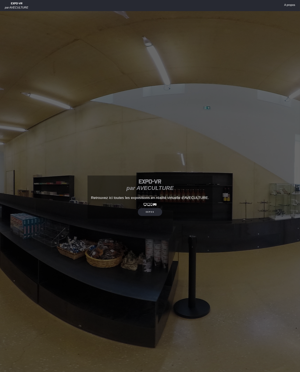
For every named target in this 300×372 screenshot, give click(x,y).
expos (150, 212)
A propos (289, 4)
